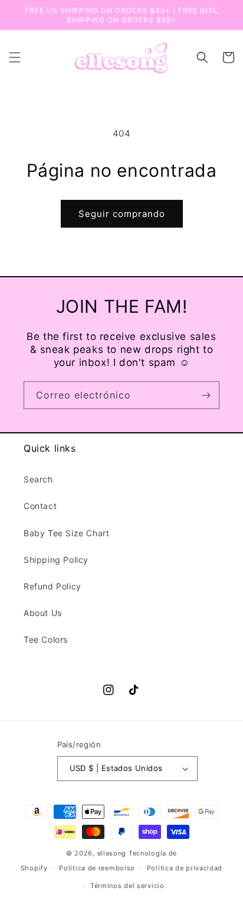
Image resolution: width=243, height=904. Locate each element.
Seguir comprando (121, 213)
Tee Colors (46, 639)
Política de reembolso (97, 868)
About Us (43, 613)
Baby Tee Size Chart (66, 533)
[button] (15, 57)
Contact (40, 506)
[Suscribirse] (206, 395)
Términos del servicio (127, 886)
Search (38, 479)
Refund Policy (52, 586)
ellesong (112, 853)
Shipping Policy (56, 560)
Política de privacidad (184, 868)
